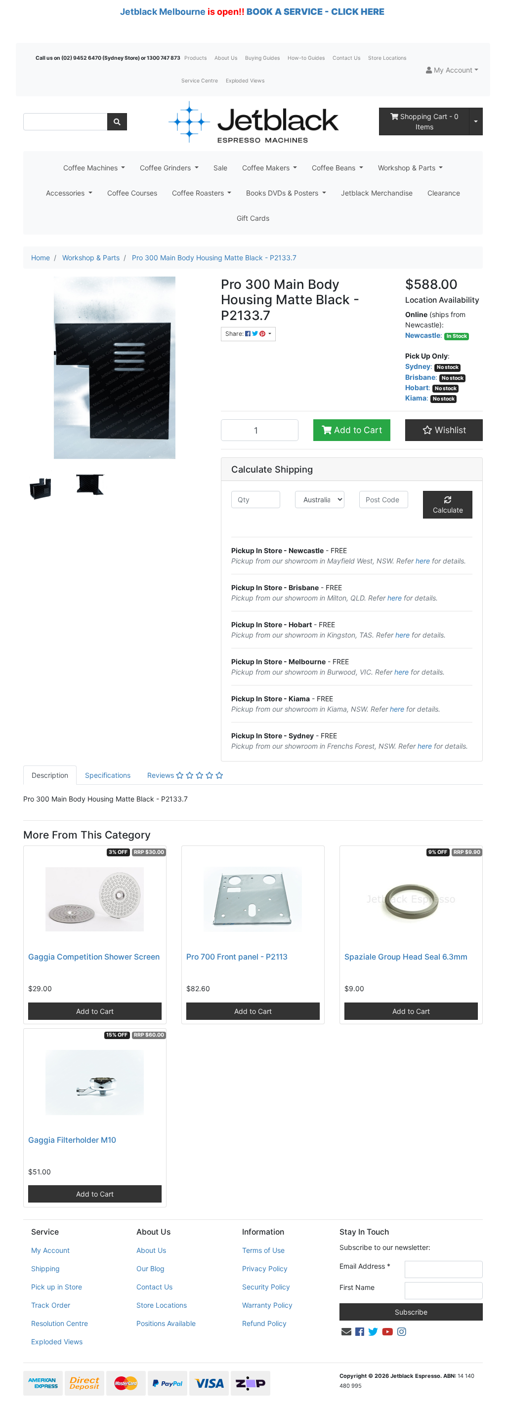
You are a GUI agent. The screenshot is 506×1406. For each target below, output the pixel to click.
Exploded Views (245, 81)
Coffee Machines (91, 167)
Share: (235, 333)
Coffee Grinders (166, 167)
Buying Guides (262, 58)
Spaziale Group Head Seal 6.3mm (405, 957)
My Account (50, 1250)
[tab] (50, 775)
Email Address (364, 1266)
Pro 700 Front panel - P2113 (237, 957)
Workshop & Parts (407, 167)
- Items (429, 121)
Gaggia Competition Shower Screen (94, 957)
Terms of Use (263, 1250)
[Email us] (346, 1332)
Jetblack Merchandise (377, 193)
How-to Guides (306, 58)
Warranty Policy (267, 1305)
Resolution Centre (59, 1323)
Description (50, 775)
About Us (225, 58)
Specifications (107, 775)
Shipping (45, 1268)
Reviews (161, 775)
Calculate (448, 510)
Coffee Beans (334, 167)
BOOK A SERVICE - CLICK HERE (315, 11)
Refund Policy (264, 1323)
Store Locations (387, 58)
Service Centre (199, 81)
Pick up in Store (56, 1287)
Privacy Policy (265, 1268)
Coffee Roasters (199, 193)
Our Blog (150, 1268)
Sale (220, 167)
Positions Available (166, 1323)
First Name (357, 1287)
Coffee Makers (267, 167)
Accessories (66, 193)
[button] (452, 69)
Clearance (443, 193)
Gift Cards (253, 218)
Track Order (50, 1305)
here (423, 561)
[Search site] (117, 121)
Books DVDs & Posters (283, 193)
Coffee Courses (132, 193)
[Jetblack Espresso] (253, 121)
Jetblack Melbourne (163, 11)
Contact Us (346, 58)
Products (195, 58)
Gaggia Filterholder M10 (72, 1140)
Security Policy (266, 1287)
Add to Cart (357, 430)
